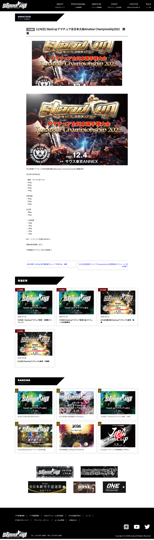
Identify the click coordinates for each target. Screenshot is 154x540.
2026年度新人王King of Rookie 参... (72, 449)
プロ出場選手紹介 (74, 515)
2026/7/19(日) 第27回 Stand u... (29, 416)
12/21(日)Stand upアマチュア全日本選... (32, 449)
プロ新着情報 (19, 515)
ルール (88, 515)
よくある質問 (59, 520)
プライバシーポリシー (42, 520)
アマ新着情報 (34, 515)
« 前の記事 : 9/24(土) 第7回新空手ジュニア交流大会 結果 (46, 264)
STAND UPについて (22, 520)
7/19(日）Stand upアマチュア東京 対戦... (116, 416)
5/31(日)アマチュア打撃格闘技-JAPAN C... (115, 449)
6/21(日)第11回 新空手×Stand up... (71, 416)
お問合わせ (73, 520)
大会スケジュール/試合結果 (53, 515)
